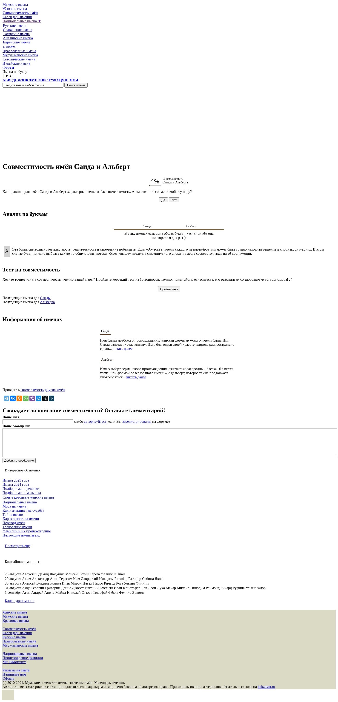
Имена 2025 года (16, 480)
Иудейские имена (16, 63)
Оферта (8, 678)
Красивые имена (16, 620)
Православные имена (19, 51)
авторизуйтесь (95, 421)
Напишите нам (14, 674)
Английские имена (18, 38)
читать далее (122, 349)
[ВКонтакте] (13, 398)
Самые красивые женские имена (28, 497)
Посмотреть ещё (17, 546)
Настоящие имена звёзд (21, 535)
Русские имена (14, 26)
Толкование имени (17, 527)
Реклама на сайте (16, 670)
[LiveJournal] (51, 398)
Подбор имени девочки (21, 489)
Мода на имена (14, 506)
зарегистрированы (136, 421)
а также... (10, 46)
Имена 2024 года (16, 484)
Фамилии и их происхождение (27, 531)
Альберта (47, 302)
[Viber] (32, 398)
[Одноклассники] (19, 398)
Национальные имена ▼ (22, 21)
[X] (45, 398)
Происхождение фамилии (23, 658)
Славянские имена (17, 30)
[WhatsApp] (26, 398)
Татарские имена (16, 34)
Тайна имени (13, 515)
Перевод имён (14, 523)
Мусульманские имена (20, 55)
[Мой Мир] (38, 398)
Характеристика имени (21, 519)
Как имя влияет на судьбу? (23, 510)
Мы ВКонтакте (14, 662)
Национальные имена (20, 502)
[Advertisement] (169, 122)
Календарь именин (17, 17)
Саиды (45, 298)
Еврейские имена (16, 42)
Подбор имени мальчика (22, 493)
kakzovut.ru (266, 687)
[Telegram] (6, 398)
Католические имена (19, 59)
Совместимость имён (19, 629)
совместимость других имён (42, 390)
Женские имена (15, 9)
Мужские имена (15, 4)
